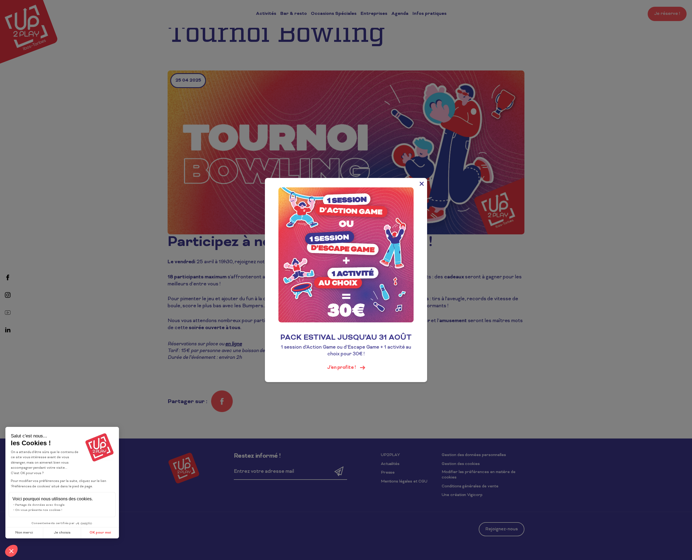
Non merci (24, 533)
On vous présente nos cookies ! (38, 510)
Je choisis (62, 533)
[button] (11, 550)
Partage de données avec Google (40, 505)
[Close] (421, 183)
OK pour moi (100, 533)
